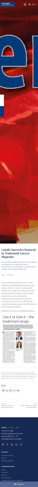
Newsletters (6, 478)
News (3, 275)
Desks (3, 458)
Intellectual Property (21, 285)
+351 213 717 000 (7, 431)
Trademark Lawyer (26, 311)
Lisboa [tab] (4, 427)
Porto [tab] (11, 427)
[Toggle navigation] (25, 4)
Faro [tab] (17, 427)
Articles (4, 472)
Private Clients (7, 461)
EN (33, 4)
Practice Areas (7, 455)
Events (4, 475)
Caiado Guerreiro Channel (12, 480)
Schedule (20, 484)
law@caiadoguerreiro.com (12, 433)
